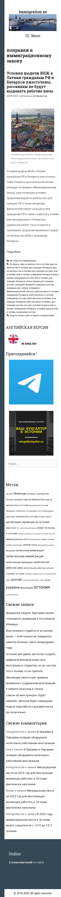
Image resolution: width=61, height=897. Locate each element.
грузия (48, 517)
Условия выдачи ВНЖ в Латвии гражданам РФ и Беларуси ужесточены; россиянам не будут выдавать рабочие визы (30, 82)
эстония (42, 587)
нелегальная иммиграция (25, 556)
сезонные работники (31, 580)
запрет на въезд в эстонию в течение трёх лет (36, 534)
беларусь (14, 264)
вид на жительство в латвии (34, 264)
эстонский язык (12, 595)
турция (47, 580)
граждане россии (45, 284)
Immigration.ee (33, 11)
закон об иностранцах (28, 528)
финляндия (26, 587)
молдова (10, 550)
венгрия (19, 499)
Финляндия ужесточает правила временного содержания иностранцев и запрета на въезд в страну (31, 683)
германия (10, 511)
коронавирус (17, 545)
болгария (10, 500)
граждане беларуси (25, 284)
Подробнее (14, 251)
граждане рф (13, 288)
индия (43, 539)
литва (34, 545)
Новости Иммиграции (24, 260)
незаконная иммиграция (30, 550)
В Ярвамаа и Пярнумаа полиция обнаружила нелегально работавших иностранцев (30, 737)
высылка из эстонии (38, 505)
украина (13, 587)
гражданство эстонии (27, 516)
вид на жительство (34, 499)
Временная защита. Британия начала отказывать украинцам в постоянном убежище (30, 618)
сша (42, 580)
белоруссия (43, 493)
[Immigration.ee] (33, 22)
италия (9, 545)
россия (28, 305)
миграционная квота (46, 545)
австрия (9, 494)
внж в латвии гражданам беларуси (34, 274)
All (11, 260)
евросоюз (11, 528)
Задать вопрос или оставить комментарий (32, 315)
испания (50, 539)
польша (28, 574)
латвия (24, 288)
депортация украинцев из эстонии (27, 522)
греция (42, 517)
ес (18, 528)
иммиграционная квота (18, 539)
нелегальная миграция (19, 562)
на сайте (26, 862)
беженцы (20, 493)
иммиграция (35, 539)
